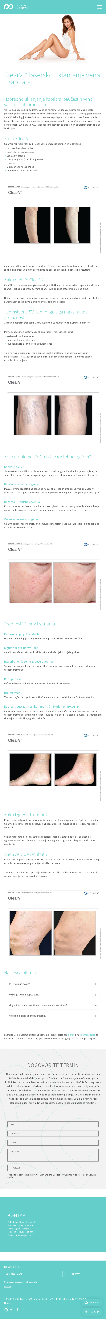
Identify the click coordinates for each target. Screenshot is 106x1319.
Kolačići (7, 1286)
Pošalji (16, 1168)
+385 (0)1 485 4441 (26, 1232)
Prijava (75, 1274)
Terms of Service (87, 1174)
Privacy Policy (68, 1174)
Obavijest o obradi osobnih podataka (20, 1282)
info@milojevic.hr (23, 1235)
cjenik (71, 1034)
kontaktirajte (88, 1034)
